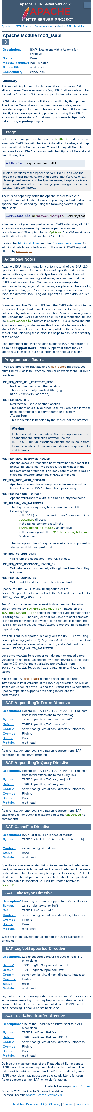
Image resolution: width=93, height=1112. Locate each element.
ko (88, 1086)
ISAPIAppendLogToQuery (37, 528)
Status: (8, 58)
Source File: (12, 67)
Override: (9, 733)
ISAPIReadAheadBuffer (44, 609)
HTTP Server (22, 26)
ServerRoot (10, 885)
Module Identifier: (16, 62)
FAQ (44, 1104)
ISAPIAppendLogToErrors (70, 532)
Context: (9, 729)
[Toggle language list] (5, 42)
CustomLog (26, 519)
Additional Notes (28, 243)
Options (55, 232)
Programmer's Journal (67, 243)
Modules (79, 26)
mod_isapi (24, 251)
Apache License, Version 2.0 (44, 1095)
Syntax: (8, 719)
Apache (6, 26)
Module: (9, 742)
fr (81, 1086)
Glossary (54, 1104)
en (74, 1086)
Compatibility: (13, 72)
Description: (12, 49)
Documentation (43, 26)
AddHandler (63, 139)
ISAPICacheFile (19, 321)
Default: (8, 724)
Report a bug (83, 1104)
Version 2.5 (64, 26)
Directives (32, 1104)
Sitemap (68, 1104)
